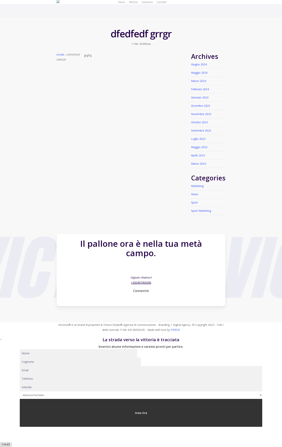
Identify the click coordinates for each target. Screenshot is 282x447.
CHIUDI (6, 444)
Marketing (197, 186)
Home (60, 54)
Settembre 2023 (201, 130)
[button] (141, 266)
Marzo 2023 (198, 163)
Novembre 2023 (201, 114)
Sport (194, 202)
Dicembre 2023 (200, 106)
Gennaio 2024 (199, 97)
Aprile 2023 (198, 155)
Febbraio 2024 (200, 89)
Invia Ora (141, 413)
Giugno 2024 (199, 64)
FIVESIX (175, 330)
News (194, 194)
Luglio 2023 (198, 139)
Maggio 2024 (199, 72)
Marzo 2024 (198, 81)
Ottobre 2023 (199, 122)
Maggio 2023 (199, 147)
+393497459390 (141, 282)
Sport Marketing (201, 211)
